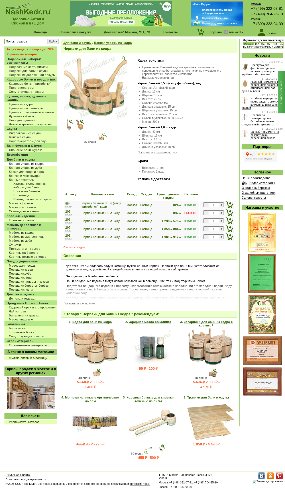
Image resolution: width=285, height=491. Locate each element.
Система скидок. (74, 247)
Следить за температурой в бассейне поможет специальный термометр (258, 120)
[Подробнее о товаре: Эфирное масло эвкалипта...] (152, 364)
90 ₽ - (148, 368)
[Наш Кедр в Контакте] (261, 478)
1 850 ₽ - (206, 444)
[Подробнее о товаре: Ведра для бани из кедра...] (94, 364)
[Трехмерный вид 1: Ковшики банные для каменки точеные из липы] (149, 453)
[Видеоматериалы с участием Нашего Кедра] (244, 184)
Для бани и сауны (77, 42)
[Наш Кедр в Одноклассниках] (270, 478)
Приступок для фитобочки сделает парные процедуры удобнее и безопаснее (258, 70)
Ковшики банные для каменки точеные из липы (150, 399)
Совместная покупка (75, 32)
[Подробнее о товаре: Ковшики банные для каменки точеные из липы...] (152, 439)
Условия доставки (154, 179)
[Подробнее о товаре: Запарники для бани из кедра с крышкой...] (210, 364)
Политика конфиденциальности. (26, 479)
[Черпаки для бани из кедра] (95, 118)
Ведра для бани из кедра (92, 322)
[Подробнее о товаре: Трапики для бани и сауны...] (210, 439)
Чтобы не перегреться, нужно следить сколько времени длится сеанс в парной (261, 103)
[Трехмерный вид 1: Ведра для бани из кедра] (96, 378)
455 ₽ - (148, 458)
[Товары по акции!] (121, 25)
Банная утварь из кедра (113, 42)
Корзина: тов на (226, 32)
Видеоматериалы (262, 183)
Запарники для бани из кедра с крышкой (208, 323)
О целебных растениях (258, 192)
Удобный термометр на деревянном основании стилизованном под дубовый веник (261, 86)
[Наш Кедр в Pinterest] (279, 478)
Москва (256, 3)
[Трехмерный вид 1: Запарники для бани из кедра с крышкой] (213, 378)
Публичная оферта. (18, 475)
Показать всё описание (79, 303)
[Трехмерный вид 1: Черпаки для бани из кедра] (102, 141)
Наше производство (256, 178)
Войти (271, 33)
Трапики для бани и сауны (208, 397)
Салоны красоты (254, 197)
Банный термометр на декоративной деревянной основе (264, 135)
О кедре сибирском (256, 187)
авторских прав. (140, 483)
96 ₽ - (90, 444)
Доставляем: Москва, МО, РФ (127, 32)
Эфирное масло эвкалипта (150, 322)
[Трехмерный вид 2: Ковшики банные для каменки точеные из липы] (160, 453)
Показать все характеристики (157, 152)
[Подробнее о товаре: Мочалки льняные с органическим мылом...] (94, 439)
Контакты (170, 32)
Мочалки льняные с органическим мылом (92, 399)
